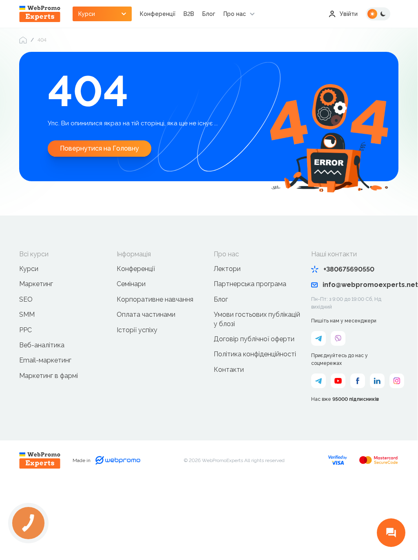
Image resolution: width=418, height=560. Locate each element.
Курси (28, 269)
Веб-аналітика (41, 345)
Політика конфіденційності (255, 354)
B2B (189, 14)
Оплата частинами (146, 314)
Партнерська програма (250, 284)
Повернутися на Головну (99, 148)
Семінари (131, 284)
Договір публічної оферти (254, 339)
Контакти (229, 369)
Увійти (349, 14)
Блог (208, 14)
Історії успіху (137, 330)
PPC (25, 330)
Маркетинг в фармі (48, 376)
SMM (27, 314)
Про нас (234, 14)
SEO (26, 299)
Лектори (227, 269)
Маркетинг (36, 284)
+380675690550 (348, 269)
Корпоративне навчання (155, 299)
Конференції (157, 14)
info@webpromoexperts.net (361, 285)
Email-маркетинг (45, 360)
